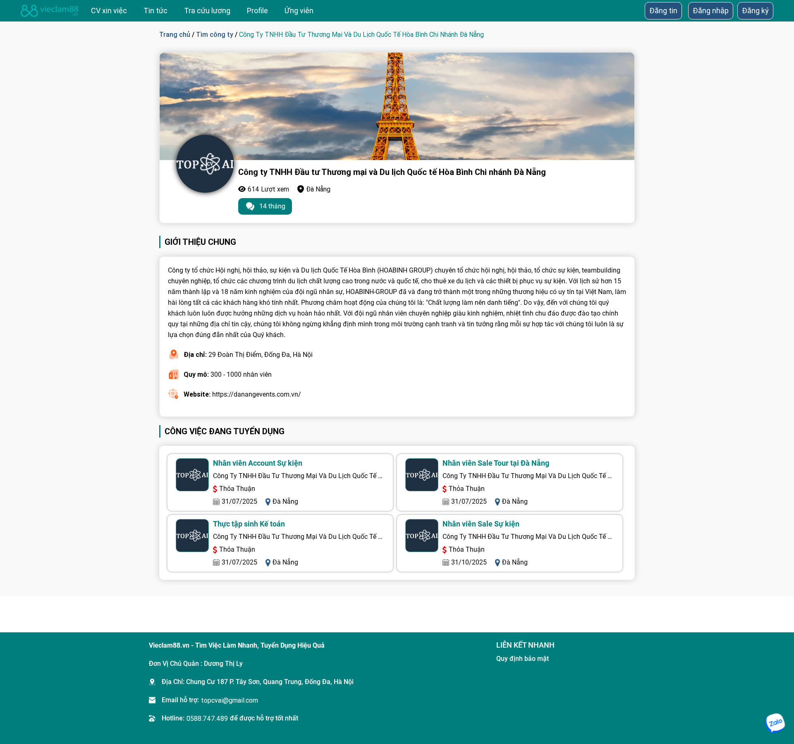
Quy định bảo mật (522, 659)
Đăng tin (663, 10)
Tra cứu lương (207, 10)
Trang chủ (174, 34)
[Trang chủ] (50, 11)
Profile (257, 10)
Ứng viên (299, 10)
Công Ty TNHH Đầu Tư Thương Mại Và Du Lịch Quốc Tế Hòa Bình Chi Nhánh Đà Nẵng (299, 476)
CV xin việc (109, 10)
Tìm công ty (214, 34)
